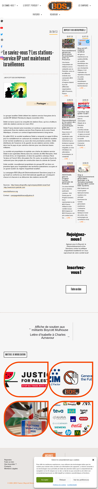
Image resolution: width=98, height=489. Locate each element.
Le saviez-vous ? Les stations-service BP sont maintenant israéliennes (28, 58)
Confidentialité (72, 485)
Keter (70, 420)
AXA (65, 414)
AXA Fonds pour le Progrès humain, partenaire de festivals (67, 179)
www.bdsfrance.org (10, 191)
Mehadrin (67, 426)
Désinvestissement (79, 408)
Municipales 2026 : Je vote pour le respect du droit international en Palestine (26, 412)
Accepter (44, 480)
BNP (70, 414)
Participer (36, 14)
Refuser (63, 480)
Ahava (74, 411)
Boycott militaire (71, 389)
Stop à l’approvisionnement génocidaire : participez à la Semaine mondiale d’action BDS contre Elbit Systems (86, 180)
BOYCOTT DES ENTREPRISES (15, 77)
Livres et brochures (70, 423)
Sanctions (30, 391)
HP (75, 417)
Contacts (7, 466)
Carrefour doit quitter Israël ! (83, 112)
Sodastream (70, 429)
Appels (21, 391)
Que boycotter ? (71, 404)
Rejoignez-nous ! (76, 237)
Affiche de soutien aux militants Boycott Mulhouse (48, 328)
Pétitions (30, 394)
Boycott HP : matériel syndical (83, 50)
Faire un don (76, 289)
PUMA (74, 426)
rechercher (54, 14)
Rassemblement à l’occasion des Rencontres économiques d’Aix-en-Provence (69, 124)
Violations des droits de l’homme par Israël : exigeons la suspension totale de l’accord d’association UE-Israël (26, 376)
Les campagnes (83, 5)
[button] (93, 460)
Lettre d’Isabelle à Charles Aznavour (49, 336)
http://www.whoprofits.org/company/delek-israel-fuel (30, 185)
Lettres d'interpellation (71, 392)
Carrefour (68, 417)
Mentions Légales (11, 468)
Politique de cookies (59, 485)
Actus (22, 394)
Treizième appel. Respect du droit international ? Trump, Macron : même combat (71, 373)
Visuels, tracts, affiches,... (71, 433)
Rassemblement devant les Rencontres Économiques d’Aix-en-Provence (69, 55)
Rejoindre (8, 460)
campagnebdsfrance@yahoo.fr (22, 195)
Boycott (66, 408)
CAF (75, 414)
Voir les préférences (81, 480)
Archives (49, 456)
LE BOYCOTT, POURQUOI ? (30, 5)
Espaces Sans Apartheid (26, 425)
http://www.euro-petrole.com (14, 187)
